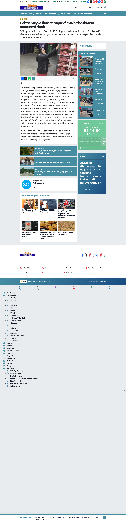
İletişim (13, 341)
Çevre (60, 14)
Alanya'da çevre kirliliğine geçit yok (85, 517)
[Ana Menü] (105, 13)
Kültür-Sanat (15, 321)
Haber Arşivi (70, 273)
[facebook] (19, 288)
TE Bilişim (102, 281)
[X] (86, 255)
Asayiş (31, 14)
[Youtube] (100, 255)
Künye (13, 338)
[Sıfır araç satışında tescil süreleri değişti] (30, 226)
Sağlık (74, 14)
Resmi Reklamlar (85, 14)
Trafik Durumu (71, 268)
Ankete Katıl (86, 190)
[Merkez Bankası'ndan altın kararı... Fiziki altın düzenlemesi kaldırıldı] (48, 226)
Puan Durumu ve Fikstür (96, 268)
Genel (12, 310)
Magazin (13, 323)
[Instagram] (93, 255)
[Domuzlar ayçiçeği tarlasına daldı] (66, 226)
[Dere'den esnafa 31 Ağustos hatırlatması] (30, 203)
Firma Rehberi (13, 351)
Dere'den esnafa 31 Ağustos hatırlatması (30, 211)
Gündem (23, 14)
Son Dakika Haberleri (51, 273)
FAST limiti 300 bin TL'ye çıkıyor (47, 211)
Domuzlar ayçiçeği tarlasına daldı (65, 233)
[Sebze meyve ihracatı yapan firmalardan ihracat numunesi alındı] (48, 59)
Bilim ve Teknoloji (17, 318)
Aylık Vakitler (85, 148)
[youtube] (73, 288)
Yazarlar (99, 7)
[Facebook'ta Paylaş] (22, 78)
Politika (39, 14)
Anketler (10, 361)
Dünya (13, 328)
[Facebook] (82, 255)
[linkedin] (109, 288)
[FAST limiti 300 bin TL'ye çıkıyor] (48, 203)
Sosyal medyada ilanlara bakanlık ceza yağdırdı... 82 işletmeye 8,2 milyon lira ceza (66, 214)
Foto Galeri (74, 7)
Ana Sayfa (11, 293)
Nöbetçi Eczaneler (28, 268)
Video (9, 346)
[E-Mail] (34, 187)
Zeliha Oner (38, 183)
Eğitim (67, 14)
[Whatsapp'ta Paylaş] (29, 78)
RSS (24, 281)
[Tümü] (103, 46)
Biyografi (11, 358)
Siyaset (13, 333)
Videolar (88, 7)
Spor (45, 14)
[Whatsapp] (104, 255)
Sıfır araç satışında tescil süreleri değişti (29, 234)
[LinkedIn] (97, 255)
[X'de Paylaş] (25, 78)
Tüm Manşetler (27, 273)
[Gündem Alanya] (31, 7)
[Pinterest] (89, 255)
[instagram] (55, 288)
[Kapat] (125, 390)
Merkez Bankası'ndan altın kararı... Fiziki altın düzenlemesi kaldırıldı (48, 235)
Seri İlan (10, 353)
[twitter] (37, 288)
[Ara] (105, 7)
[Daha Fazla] (33, 78)
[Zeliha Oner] (26, 184)
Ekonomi (52, 14)
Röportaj (10, 356)
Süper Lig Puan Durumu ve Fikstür (24, 378)
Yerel (12, 313)
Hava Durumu (49, 268)
